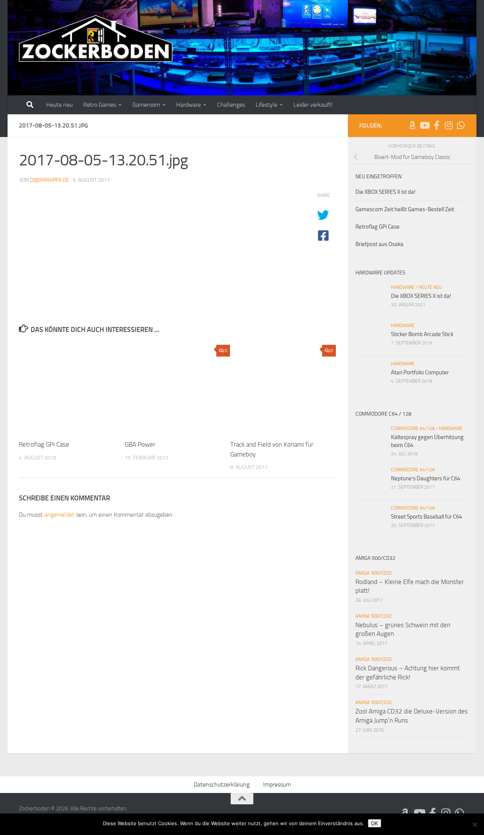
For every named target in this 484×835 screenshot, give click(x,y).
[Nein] (474, 824)
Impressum (277, 784)
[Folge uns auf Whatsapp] (460, 125)
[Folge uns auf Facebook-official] (436, 125)
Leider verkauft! (313, 104)
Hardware (188, 104)
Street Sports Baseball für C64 (426, 516)
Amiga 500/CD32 (373, 573)
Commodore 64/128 (413, 428)
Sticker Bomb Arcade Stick (422, 334)
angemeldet (59, 514)
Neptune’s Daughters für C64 (425, 478)
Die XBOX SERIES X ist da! (385, 191)
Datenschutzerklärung (222, 784)
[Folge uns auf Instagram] (448, 125)
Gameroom (146, 104)
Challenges (231, 104)
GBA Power (140, 444)
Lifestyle (266, 104)
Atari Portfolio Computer (420, 372)
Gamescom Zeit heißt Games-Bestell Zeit (404, 209)
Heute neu (59, 104)
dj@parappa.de (49, 180)
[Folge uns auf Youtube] (424, 125)
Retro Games (99, 104)
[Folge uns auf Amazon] (412, 125)
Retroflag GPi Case (44, 444)
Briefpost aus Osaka (379, 244)
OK (374, 823)
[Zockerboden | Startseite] (96, 38)
